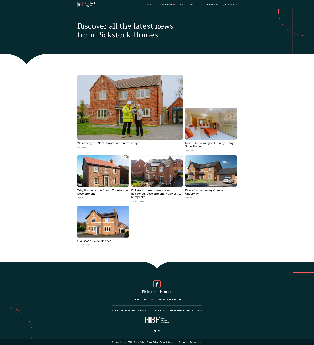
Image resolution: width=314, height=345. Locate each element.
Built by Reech (196, 342)
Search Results (194, 311)
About (115, 311)
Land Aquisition (176, 311)
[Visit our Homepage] (86, 5)
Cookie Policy (139, 342)
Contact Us (144, 311)
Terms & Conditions (168, 342)
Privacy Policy (152, 342)
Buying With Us (128, 311)
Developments (159, 311)
